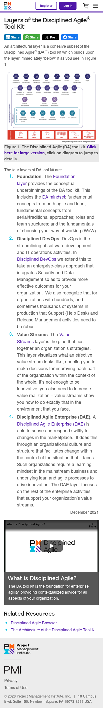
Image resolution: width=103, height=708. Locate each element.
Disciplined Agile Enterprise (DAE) (51, 423)
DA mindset (53, 196)
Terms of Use (16, 687)
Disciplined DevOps (36, 258)
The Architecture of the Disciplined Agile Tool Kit (53, 630)
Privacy (11, 680)
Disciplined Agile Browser (34, 623)
